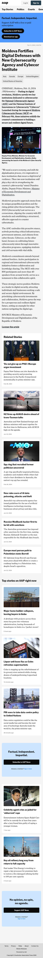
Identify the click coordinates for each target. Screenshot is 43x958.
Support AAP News (21, 910)
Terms (6, 946)
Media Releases (21, 949)
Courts (31, 9)
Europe (20, 76)
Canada (12, 76)
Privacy (13, 946)
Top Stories (7, 9)
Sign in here (28, 769)
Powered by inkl (21, 952)
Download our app (11, 36)
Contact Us (34, 946)
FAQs (20, 946)
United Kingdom (32, 76)
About (27, 946)
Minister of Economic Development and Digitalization (21, 192)
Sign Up (36, 3)
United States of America (12, 81)
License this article (10, 327)
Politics (20, 9)
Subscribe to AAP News (13, 31)
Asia (4, 76)
